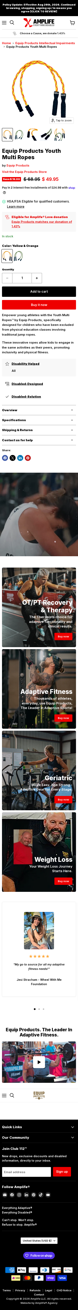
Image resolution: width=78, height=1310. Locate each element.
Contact (39, 1294)
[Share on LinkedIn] (20, 458)
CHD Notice (64, 1290)
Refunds (35, 1290)
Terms (6, 1290)
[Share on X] (13, 458)
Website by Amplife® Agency (39, 1302)
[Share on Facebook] (5, 458)
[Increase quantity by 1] (37, 278)
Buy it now (39, 305)
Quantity (8, 269)
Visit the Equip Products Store (24, 172)
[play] (39, 1062)
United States (37, 1240)
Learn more (15, 206)
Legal (48, 1290)
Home (6, 43)
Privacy (20, 1290)
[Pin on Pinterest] (28, 458)
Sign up (62, 1172)
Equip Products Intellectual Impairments (45, 43)
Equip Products (18, 165)
